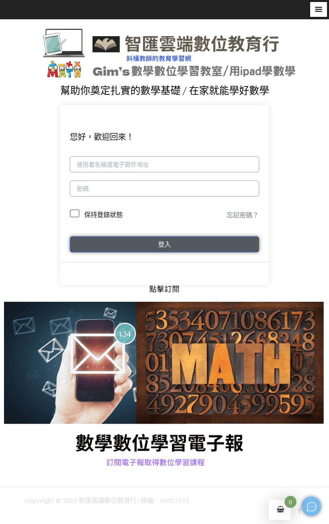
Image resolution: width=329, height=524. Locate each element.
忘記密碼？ (243, 215)
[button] (318, 9)
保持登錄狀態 (103, 214)
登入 (164, 244)
